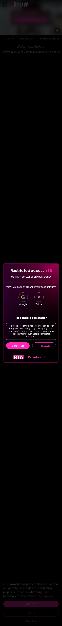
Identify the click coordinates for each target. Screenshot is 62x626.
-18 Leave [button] (44, 345)
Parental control (39, 357)
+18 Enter (18, 345)
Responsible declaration (31, 317)
